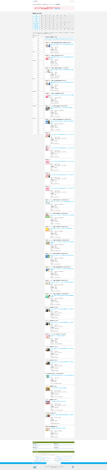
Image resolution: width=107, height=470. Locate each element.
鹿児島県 (65, 22)
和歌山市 (41, 448)
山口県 (57, 28)
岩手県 (49, 24)
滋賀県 (71, 456)
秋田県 (57, 24)
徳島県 (64, 28)
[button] (73, 38)
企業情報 (45, 466)
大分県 (57, 22)
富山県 (53, 26)
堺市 (42, 448)
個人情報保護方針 (61, 466)
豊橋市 (55, 445)
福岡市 (59, 448)
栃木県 (61, 15)
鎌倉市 (46, 457)
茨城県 (57, 15)
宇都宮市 (50, 458)
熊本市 (57, 449)
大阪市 (34, 448)
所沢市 (40, 458)
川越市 (38, 458)
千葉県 (49, 15)
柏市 (46, 458)
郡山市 (68, 448)
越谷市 (39, 445)
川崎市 (40, 457)
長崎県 (49, 22)
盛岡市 (70, 458)
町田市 (40, 456)
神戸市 (38, 448)
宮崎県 (61, 22)
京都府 (69, 456)
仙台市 (57, 448)
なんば (62, 456)
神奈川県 (46, 15)
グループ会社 (57, 466)
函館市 (72, 448)
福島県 (64, 24)
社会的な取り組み (52, 466)
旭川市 (65, 448)
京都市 (36, 448)
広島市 (63, 448)
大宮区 (41, 458)
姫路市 (45, 448)
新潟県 (49, 26)
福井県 (61, 26)
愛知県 (38, 53)
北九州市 (55, 449)
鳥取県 (49, 28)
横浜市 (38, 457)
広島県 (42, 28)
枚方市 (34, 449)
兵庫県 (38, 82)
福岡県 (42, 22)
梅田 (59, 456)
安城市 (57, 445)
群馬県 (64, 15)
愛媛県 (68, 28)
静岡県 (38, 55)
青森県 (45, 24)
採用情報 (55, 466)
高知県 (72, 28)
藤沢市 (42, 457)
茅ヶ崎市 (44, 457)
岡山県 (45, 28)
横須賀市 (36, 445)
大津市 (51, 448)
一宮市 (59, 445)
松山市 (61, 448)
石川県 (57, 26)
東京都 (42, 15)
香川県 (61, 28)
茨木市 (47, 448)
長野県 (45, 26)
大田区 (34, 445)
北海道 (42, 24)
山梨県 (42, 26)
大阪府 (38, 80)
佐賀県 (45, 22)
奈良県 (57, 457)
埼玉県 (53, 15)
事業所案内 (48, 466)
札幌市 (55, 448)
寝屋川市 (36, 449)
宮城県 (53, 24)
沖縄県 (68, 22)
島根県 (53, 28)
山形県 (61, 24)
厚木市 (48, 457)
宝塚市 (49, 448)
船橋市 (45, 458)
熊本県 (53, 22)
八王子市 (38, 456)
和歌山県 (60, 457)
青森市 (70, 448)
